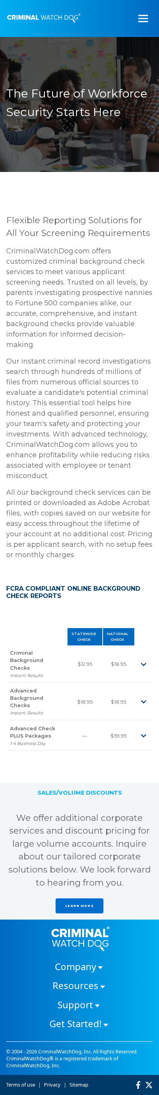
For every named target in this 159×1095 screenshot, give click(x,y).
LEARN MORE (79, 906)
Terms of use (20, 1084)
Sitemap (78, 1084)
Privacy (52, 1084)
